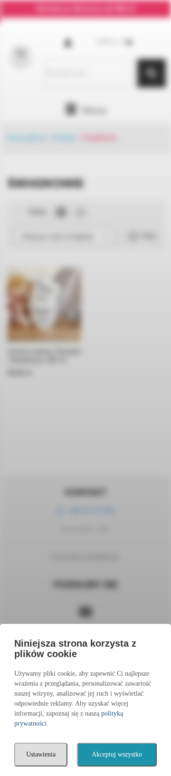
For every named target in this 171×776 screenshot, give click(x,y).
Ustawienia (41, 754)
